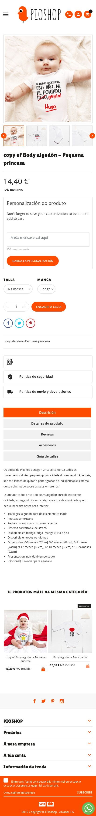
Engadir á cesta (49, 307)
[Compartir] (8, 323)
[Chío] (19, 323)
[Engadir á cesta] (43, 668)
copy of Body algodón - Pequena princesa (25, 658)
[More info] (29, 681)
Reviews (47, 434)
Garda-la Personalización (32, 261)
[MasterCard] (50, 804)
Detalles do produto (47, 423)
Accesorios (47, 445)
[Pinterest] (30, 323)
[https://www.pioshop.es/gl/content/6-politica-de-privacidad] (48, 361)
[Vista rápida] (22, 681)
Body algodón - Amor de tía (70, 657)
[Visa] (42, 804)
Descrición (47, 412)
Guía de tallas (47, 456)
